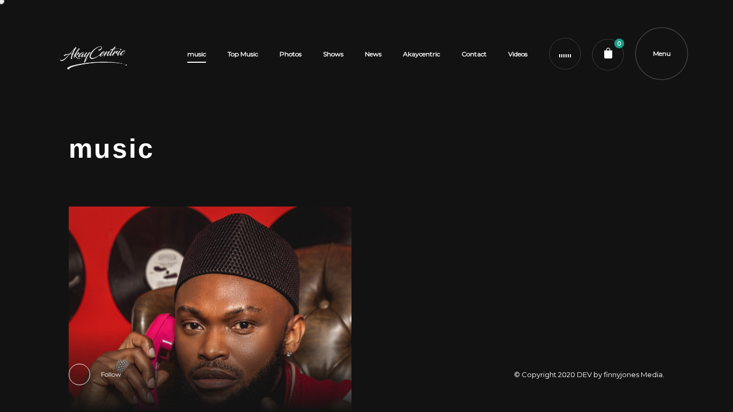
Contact (474, 54)
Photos (291, 54)
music (196, 54)
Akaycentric (421, 54)
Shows (333, 54)
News (373, 54)
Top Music (243, 54)
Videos (517, 54)
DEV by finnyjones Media (620, 374)
